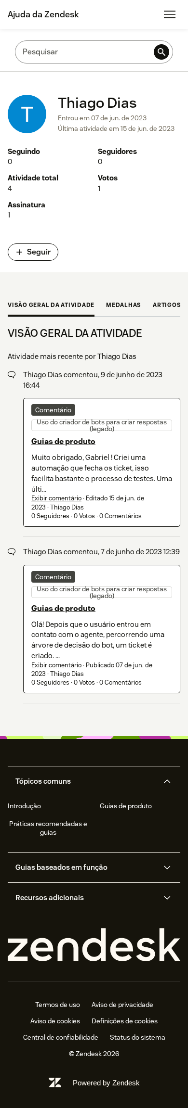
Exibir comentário (56, 498)
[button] (85, 781)
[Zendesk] (94, 945)
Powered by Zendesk (106, 1082)
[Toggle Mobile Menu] (169, 14)
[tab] (51, 306)
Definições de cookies (125, 1021)
